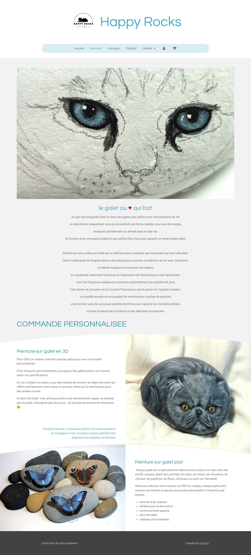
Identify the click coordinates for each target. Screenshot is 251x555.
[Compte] (163, 48)
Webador (204, 543)
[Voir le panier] (174, 48)
